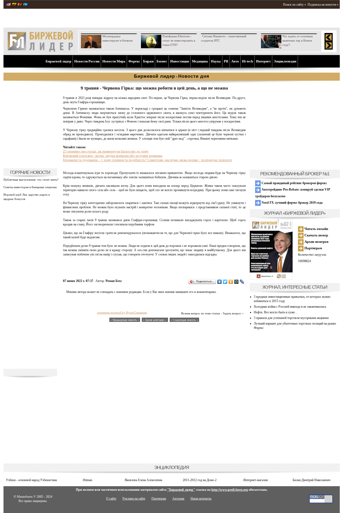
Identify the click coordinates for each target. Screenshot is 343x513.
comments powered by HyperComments (122, 312)
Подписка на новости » (323, 4)
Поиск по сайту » (294, 4)
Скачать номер (316, 235)
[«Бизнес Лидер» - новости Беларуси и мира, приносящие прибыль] (19, 5)
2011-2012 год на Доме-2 (200, 480)
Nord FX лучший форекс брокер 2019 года (292, 203)
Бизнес (161, 61)
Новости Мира (113, 61)
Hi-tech (247, 61)
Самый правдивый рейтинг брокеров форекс (294, 183)
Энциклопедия (285, 61)
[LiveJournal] (242, 281)
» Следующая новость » (184, 319)
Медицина (200, 61)
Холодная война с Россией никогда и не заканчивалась (290, 306)
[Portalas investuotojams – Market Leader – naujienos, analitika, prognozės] (14, 5)
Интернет (263, 61)
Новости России (86, 61)
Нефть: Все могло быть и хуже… (276, 312)
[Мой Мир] (236, 281)
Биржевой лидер (58, 61)
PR (226, 61)
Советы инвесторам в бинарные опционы (30, 187)
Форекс (134, 61)
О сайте (111, 498)
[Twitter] (225, 281)
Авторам (178, 498)
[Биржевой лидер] (40, 51)
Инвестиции (179, 61)
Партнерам (313, 248)
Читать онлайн (316, 229)
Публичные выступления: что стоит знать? (30, 179)
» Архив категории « (155, 319)
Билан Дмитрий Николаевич (311, 480)
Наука (216, 61)
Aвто (235, 61)
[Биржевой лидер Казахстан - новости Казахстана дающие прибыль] (25, 5)
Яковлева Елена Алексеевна (143, 480)
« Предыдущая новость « (124, 319)
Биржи (148, 61)
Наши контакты (201, 498)
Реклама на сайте (133, 498)
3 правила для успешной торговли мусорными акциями (291, 318)
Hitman (87, 480)
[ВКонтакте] (219, 281)
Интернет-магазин (255, 480)
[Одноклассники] (231, 281)
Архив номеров (316, 242)
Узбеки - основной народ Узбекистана (31, 480)
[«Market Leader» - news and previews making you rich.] (8, 5)
